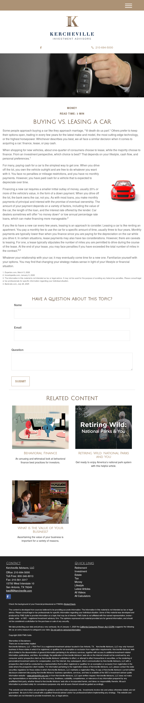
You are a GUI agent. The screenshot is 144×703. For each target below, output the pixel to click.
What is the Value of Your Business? (40, 529)
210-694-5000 (104, 47)
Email (17, 327)
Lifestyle (79, 585)
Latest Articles (82, 589)
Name (18, 305)
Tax (77, 578)
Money (78, 582)
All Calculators (82, 596)
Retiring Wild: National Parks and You (103, 455)
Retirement (81, 567)
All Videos (80, 592)
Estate (78, 574)
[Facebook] (41, 48)
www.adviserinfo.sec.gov (37, 675)
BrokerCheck (70, 603)
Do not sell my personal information (66, 629)
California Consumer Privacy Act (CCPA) (97, 626)
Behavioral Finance (40, 453)
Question (17, 350)
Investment (81, 571)
